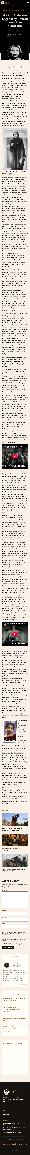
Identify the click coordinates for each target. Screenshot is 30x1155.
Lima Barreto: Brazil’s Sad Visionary (11, 849)
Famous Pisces (18, 10)
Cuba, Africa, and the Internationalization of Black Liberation (12, 1009)
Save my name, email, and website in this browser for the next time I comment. (13, 934)
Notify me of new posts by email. (14, 944)
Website (4, 924)
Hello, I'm (17, 965)
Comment (5, 890)
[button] (28, 2)
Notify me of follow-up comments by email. (13, 940)
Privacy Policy (6, 1114)
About (4, 1110)
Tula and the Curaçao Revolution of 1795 (13, 1132)
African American (8, 10)
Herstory (25, 10)
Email (4, 917)
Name (4, 910)
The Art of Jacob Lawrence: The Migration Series (13, 870)
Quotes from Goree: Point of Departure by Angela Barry (12, 829)
